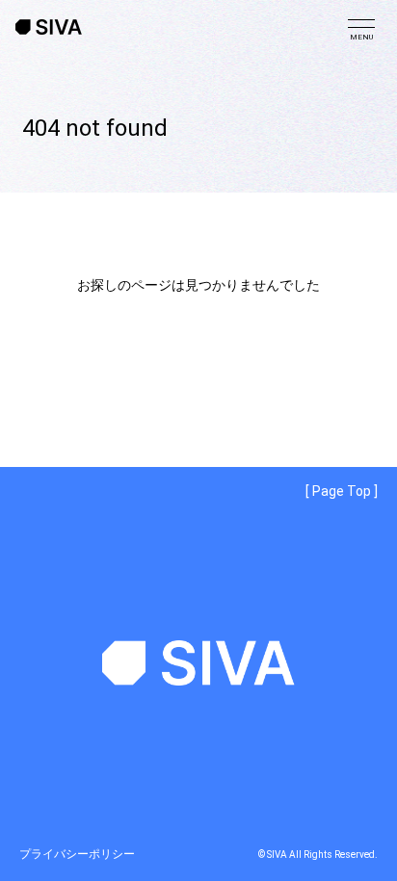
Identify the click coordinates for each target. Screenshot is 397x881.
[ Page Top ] (341, 491)
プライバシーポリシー (77, 854)
